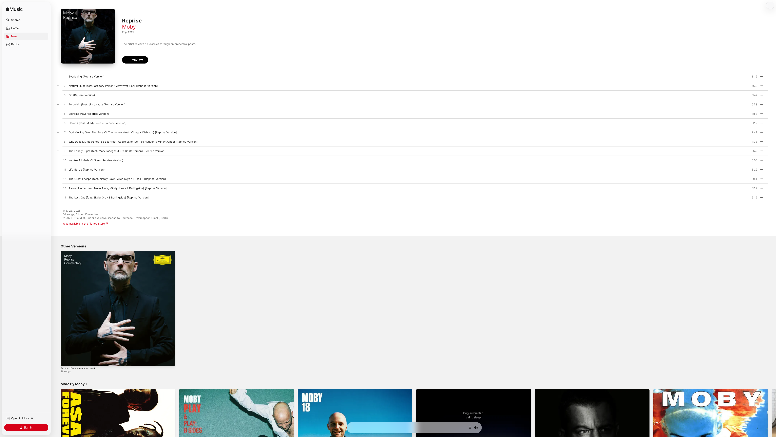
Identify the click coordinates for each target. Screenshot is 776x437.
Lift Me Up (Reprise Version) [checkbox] (87, 169)
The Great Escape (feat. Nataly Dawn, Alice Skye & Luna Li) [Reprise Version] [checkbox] (117, 178)
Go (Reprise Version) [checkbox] (82, 95)
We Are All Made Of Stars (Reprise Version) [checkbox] (96, 160)
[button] (26, 20)
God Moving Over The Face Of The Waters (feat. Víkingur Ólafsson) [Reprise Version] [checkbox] (123, 132)
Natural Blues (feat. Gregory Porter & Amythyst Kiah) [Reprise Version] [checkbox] (113, 85)
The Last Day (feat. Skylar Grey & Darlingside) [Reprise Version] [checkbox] (109, 197)
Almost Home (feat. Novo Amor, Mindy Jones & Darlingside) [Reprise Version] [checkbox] (118, 188)
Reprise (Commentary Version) (80, 252)
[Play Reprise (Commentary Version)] (66, 361)
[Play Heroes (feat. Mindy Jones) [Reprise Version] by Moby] (65, 123)
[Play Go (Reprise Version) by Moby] (65, 95)
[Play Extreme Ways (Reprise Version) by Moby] (65, 114)
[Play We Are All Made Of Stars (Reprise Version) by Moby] (65, 160)
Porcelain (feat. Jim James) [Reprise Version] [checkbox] (97, 104)
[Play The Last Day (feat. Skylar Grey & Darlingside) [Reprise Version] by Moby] (65, 197)
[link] (74, 384)
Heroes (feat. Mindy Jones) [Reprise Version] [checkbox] (97, 123)
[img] (14, 9)
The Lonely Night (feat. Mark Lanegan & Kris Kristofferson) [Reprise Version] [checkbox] (117, 151)
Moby (129, 26)
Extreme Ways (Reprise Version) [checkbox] (89, 113)
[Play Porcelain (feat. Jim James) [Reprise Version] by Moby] (65, 104)
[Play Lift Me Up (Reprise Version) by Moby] (65, 170)
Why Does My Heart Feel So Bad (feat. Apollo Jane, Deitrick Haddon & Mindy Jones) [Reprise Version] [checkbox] (133, 141)
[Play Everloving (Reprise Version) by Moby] (65, 76)
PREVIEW (752, 76)
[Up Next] (469, 428)
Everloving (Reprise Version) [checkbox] (86, 76)
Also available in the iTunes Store (84, 223)
